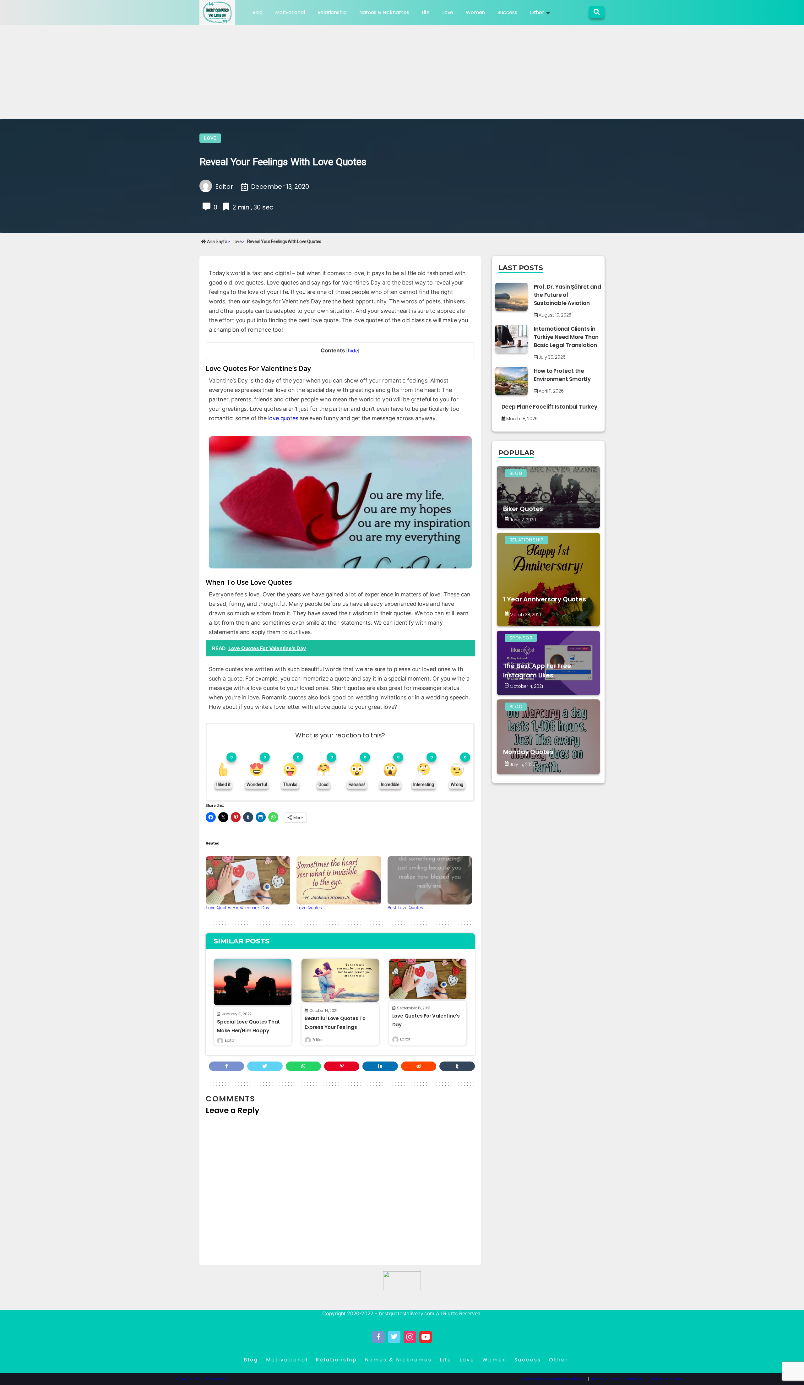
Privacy (217, 1379)
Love (447, 12)
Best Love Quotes (405, 907)
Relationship (332, 12)
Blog (257, 12)
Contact (188, 1379)
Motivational (290, 12)
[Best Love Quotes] (430, 880)
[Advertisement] (402, 72)
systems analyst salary (552, 1379)
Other (537, 12)
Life (426, 12)
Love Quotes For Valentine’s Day (237, 907)
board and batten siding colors (638, 1379)
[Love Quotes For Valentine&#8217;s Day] (248, 880)
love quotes (283, 418)
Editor (230, 1040)
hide (353, 351)
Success (507, 12)
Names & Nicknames (384, 12)
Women (475, 12)
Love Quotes (309, 907)
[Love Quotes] (338, 880)
